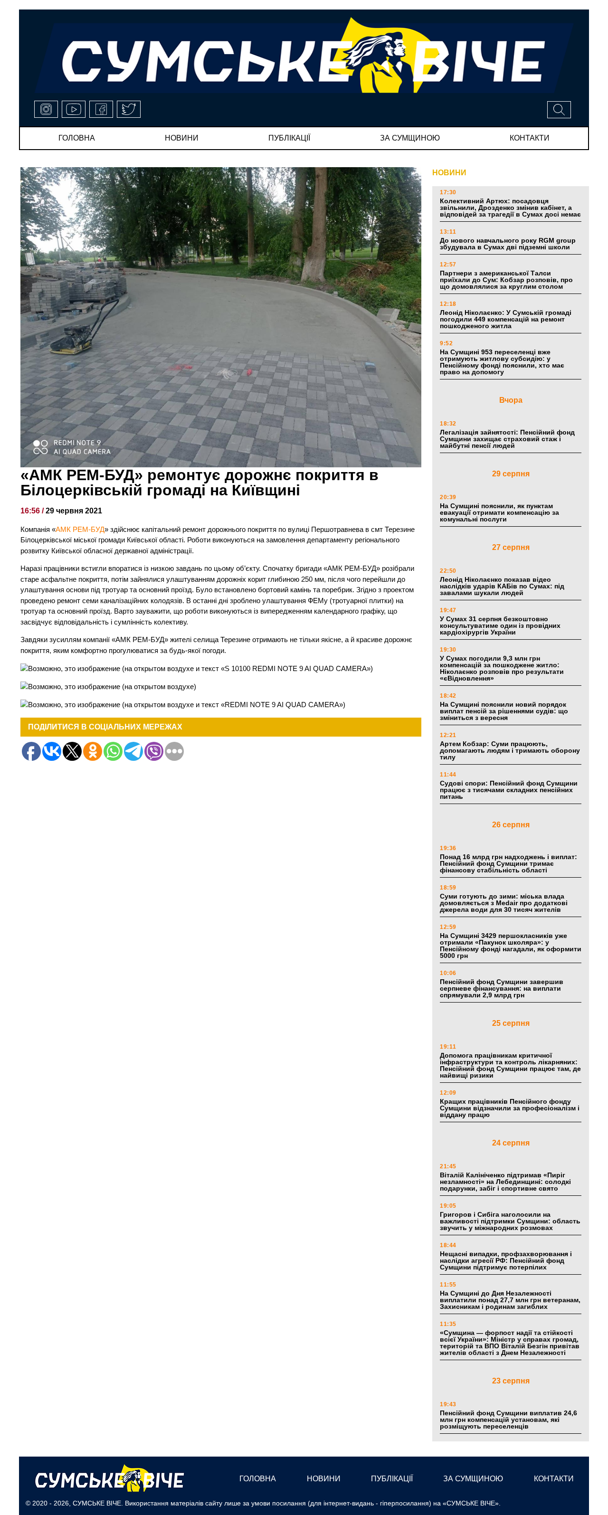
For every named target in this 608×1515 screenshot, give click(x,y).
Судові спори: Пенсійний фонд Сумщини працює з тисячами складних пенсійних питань (509, 789)
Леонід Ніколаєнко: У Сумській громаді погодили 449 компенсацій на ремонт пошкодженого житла (505, 319)
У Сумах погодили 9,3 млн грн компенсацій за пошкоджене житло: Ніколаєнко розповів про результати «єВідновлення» (502, 668)
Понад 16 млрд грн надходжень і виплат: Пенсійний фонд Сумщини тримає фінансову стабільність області (508, 863)
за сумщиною (410, 138)
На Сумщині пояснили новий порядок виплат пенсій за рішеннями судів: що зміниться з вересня (504, 711)
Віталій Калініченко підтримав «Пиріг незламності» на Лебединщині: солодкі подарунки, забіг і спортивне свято (505, 1181)
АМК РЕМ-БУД (80, 529)
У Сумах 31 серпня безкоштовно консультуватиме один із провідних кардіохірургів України (500, 625)
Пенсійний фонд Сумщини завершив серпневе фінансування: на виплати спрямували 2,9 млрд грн (501, 988)
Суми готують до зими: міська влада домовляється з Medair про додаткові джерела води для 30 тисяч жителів (504, 902)
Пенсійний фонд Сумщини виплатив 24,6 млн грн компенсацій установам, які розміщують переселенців (508, 1419)
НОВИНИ (449, 173)
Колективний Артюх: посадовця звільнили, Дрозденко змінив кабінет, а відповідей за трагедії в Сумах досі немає (510, 207)
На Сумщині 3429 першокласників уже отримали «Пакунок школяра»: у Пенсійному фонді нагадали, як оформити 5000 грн (510, 945)
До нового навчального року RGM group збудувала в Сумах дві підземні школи (508, 244)
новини (182, 138)
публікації (289, 138)
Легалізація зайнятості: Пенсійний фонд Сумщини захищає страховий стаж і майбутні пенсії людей (507, 438)
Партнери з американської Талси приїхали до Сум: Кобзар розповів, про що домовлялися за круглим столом (506, 279)
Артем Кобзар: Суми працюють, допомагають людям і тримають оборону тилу (510, 750)
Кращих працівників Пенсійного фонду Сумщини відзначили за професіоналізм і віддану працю (510, 1108)
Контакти (530, 138)
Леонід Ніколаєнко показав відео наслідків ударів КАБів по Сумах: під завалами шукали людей (502, 586)
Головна (76, 138)
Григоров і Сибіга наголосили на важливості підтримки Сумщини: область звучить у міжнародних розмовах (510, 1221)
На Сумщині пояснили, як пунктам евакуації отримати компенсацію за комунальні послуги (499, 512)
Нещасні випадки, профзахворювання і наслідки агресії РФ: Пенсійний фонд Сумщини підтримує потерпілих (506, 1260)
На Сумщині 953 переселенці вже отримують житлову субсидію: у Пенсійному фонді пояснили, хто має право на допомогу (502, 362)
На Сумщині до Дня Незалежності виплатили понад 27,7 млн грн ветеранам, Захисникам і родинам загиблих (510, 1299)
